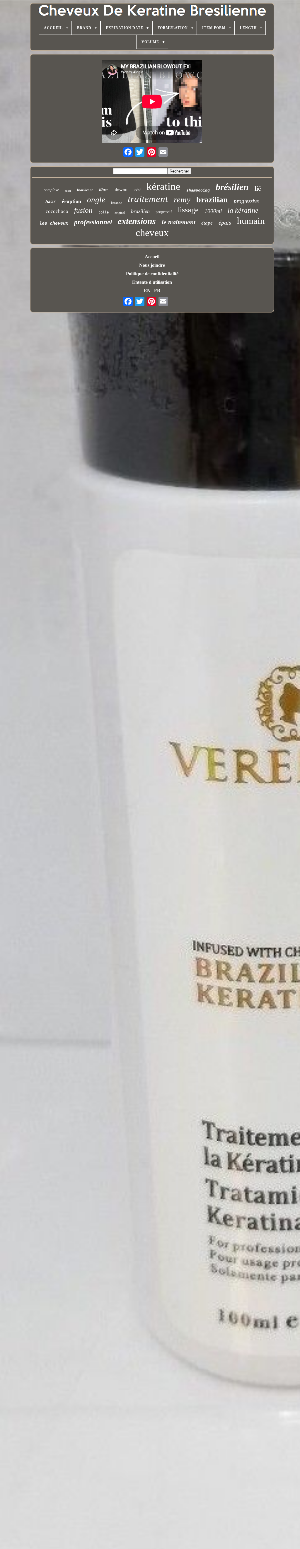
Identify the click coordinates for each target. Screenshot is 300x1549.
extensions (137, 221)
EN (147, 290)
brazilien (140, 211)
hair (50, 201)
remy (182, 199)
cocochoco (57, 211)
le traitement (178, 222)
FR (157, 290)
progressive (246, 201)
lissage (188, 210)
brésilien (232, 187)
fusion (83, 210)
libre (103, 189)
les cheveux (53, 223)
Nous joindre (152, 265)
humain (251, 221)
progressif (164, 212)
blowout (121, 189)
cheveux (152, 232)
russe (68, 190)
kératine (163, 186)
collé (103, 212)
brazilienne (85, 190)
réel (137, 190)
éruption (71, 201)
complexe (51, 190)
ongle (96, 199)
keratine (116, 202)
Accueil (152, 256)
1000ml (213, 211)
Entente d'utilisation (152, 282)
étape (207, 223)
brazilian (212, 199)
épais (225, 222)
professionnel (93, 222)
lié (258, 188)
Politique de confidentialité (152, 273)
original (120, 212)
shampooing (198, 190)
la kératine (243, 210)
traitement (148, 199)
